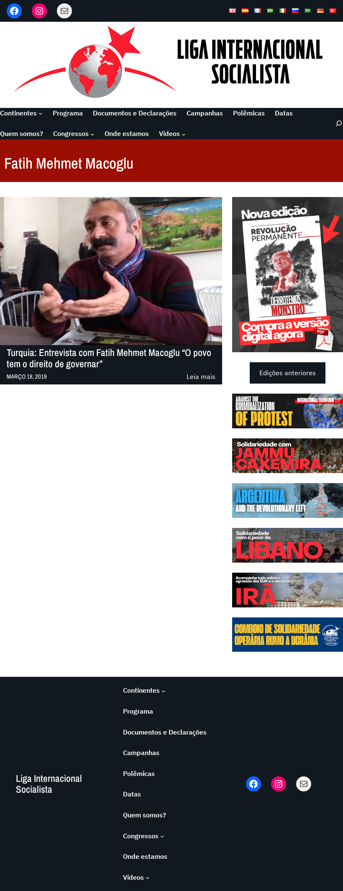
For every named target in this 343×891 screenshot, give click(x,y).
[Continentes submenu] (40, 113)
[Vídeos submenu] (184, 134)
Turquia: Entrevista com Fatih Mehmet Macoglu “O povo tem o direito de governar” (109, 358)
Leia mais (201, 377)
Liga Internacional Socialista (49, 784)
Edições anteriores (287, 373)
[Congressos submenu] (92, 134)
